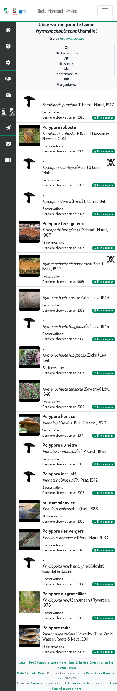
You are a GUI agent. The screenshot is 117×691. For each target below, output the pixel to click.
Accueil (23, 662)
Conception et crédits (101, 662)
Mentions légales (66, 667)
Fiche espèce (105, 117)
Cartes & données (78, 662)
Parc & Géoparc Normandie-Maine (47, 662)
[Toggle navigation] (105, 10)
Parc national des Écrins (81, 683)
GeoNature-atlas (39, 683)
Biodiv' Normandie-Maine (56, 10)
